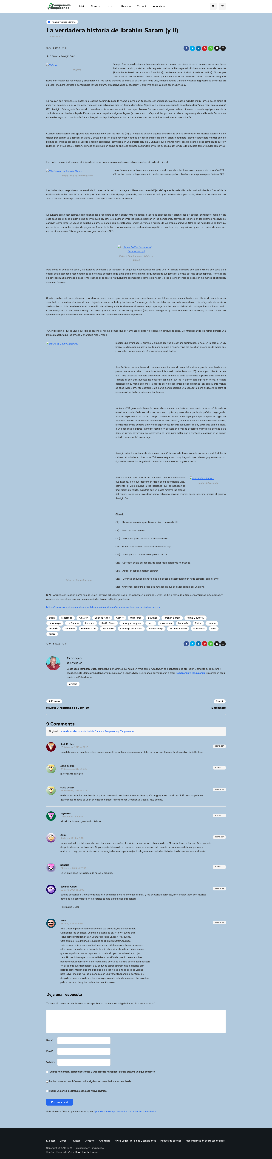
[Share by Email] (223, 48)
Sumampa (199, 628)
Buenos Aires (102, 617)
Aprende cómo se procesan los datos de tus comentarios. (125, 1111)
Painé (198, 623)
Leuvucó (89, 623)
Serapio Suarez (178, 628)
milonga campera (131, 623)
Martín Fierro (108, 623)
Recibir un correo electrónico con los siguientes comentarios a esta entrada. (90, 1081)
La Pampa (73, 623)
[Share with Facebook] (186, 48)
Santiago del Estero (131, 628)
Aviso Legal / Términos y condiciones (135, 1140)
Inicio (82, 6)
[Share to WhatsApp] (210, 48)
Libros (109, 6)
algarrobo (66, 617)
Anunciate (159, 6)
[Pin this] (204, 48)
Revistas (126, 6)
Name (50, 1040)
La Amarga (55, 623)
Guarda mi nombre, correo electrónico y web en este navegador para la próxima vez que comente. (102, 1071)
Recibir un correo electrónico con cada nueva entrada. (78, 1091)
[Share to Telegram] (217, 48)
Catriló (120, 617)
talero (52, 634)
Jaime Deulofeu (195, 617)
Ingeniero (65, 813)
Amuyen (83, 617)
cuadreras (136, 617)
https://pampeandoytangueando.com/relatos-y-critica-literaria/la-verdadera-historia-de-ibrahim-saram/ (103, 607)
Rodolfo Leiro (67, 744)
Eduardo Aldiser (68, 886)
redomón (70, 628)
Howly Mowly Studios (86, 1152)
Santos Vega (156, 628)
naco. (151, 623)
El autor (95, 6)
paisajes (64, 865)
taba (213, 628)
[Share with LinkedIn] (198, 48)
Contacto (142, 6)
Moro (63, 920)
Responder (219, 746)
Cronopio (74, 658)
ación (52, 617)
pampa (212, 623)
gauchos (152, 617)
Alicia (63, 835)
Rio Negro (108, 628)
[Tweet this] (192, 48)
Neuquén (183, 623)
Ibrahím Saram (172, 617)
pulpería (53, 628)
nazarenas (166, 623)
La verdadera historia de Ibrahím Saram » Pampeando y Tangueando (97, 731)
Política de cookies (170, 1140)
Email (49, 1051)
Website (50, 1062)
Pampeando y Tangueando (190, 673)
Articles (73, 684)
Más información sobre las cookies (205, 1140)
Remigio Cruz (88, 628)
